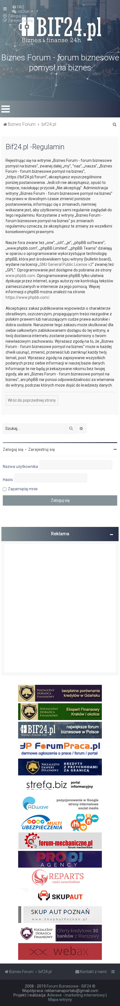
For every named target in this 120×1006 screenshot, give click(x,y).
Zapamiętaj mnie (23, 489)
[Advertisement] (60, 608)
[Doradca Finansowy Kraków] (60, 711)
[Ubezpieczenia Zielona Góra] (60, 822)
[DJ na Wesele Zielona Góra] (60, 859)
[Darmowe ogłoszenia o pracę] (60, 748)
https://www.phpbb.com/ (28, 297)
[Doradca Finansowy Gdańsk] (60, 693)
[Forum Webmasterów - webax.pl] (60, 951)
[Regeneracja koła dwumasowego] (60, 877)
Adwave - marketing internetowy (76, 995)
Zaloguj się (13, 449)
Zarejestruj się (41, 449)
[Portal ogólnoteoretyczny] (60, 785)
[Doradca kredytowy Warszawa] (60, 933)
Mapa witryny (60, 999)
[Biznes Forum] (60, 29)
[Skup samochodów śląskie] (60, 896)
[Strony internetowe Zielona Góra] (60, 804)
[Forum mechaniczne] (60, 841)
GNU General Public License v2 (66, 264)
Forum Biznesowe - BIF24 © (71, 986)
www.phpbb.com (20, 275)
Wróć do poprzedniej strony (32, 400)
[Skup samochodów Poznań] (60, 914)
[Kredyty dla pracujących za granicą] (60, 767)
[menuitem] (18, 7)
